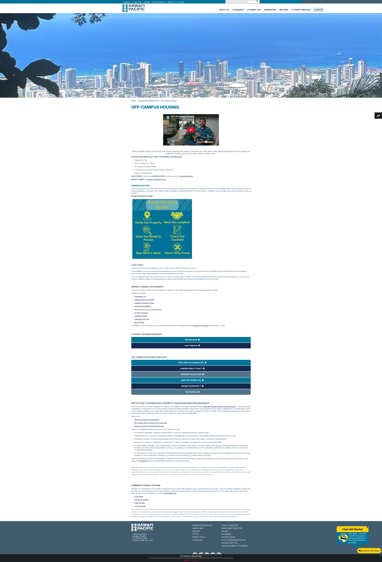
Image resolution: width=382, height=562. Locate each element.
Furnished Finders (140, 316)
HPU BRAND (226, 534)
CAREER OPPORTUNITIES (202, 525)
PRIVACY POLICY (198, 537)
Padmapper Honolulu (141, 319)
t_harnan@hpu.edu (186, 176)
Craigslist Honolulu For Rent (144, 303)
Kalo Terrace (191, 346)
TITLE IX (195, 534)
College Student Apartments (144, 300)
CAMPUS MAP (197, 528)
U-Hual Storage (140, 506)
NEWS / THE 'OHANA (176, 2)
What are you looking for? (191, 363)
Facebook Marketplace (142, 306)
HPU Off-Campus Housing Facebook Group (148, 309)
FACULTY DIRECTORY (229, 525)
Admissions (270, 10)
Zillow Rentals (139, 322)
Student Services (301, 10)
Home (133, 101)
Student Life (254, 10)
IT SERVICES (197, 540)
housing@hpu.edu (169, 493)
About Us (224, 10)
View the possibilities (191, 380)
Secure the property (191, 386)
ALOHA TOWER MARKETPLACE (233, 540)
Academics (238, 10)
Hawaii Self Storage (141, 500)
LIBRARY (224, 531)
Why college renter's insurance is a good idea (150, 423)
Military (284, 10)
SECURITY (196, 531)
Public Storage (139, 503)
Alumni (147, 2)
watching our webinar (200, 326)
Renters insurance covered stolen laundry (149, 426)
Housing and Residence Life (148, 101)
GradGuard (144, 461)
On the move (191, 392)
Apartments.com (140, 297)
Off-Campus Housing (168, 101)
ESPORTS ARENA (228, 537)
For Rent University (141, 313)
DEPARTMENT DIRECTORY (231, 528)
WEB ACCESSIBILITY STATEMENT (234, 546)
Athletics (136, 2)
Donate (319, 10)
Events (126, 2)
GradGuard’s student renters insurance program (219, 407)
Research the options (191, 374)
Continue (187, 560)
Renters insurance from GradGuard (146, 420)
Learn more (194, 560)
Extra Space (138, 496)
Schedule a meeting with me (156, 179)
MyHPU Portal (158, 2)
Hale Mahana (191, 340)
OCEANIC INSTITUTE (229, 543)
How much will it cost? (191, 368)
